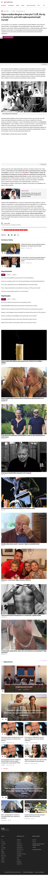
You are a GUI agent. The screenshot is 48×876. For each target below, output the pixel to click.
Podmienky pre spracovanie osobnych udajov (38, 845)
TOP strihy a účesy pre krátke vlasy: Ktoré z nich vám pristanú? (14, 291)
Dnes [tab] (3, 299)
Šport (22, 5)
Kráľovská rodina (31, 5)
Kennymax (31, 872)
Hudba (17, 5)
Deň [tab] (3, 274)
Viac (39, 5)
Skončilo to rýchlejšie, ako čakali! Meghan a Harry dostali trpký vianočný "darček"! (19, 315)
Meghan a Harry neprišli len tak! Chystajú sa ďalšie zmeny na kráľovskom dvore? (18, 322)
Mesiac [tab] (14, 274)
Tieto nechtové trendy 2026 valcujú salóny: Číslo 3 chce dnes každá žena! (17, 277)
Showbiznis (11, 5)
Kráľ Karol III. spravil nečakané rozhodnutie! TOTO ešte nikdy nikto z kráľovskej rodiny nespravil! (22, 309)
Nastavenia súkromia (36, 849)
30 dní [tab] (13, 299)
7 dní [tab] (8, 299)
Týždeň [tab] (8, 274)
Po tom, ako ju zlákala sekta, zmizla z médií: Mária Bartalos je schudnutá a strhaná (19, 284)
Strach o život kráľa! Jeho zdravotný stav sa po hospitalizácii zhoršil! (16, 302)
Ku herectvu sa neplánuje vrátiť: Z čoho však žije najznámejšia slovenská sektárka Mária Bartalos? (22, 281)
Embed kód (45, 64)
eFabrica (42, 872)
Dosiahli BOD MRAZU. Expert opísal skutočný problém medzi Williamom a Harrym (19, 305)
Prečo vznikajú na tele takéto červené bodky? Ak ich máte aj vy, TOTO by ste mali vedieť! (20, 287)
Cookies (34, 847)
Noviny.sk (3, 5)
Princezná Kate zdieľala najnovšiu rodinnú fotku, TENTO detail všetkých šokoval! (18, 319)
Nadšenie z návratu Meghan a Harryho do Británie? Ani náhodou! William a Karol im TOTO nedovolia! (23, 312)
